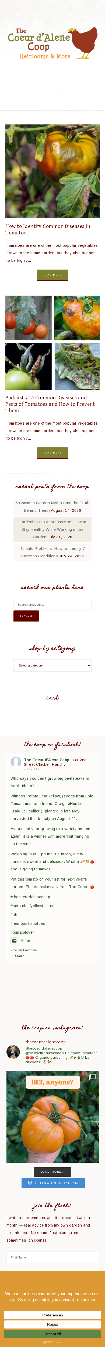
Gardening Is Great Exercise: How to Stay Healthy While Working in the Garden (52, 529)
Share (19, 956)
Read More (53, 275)
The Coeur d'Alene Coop (52, 42)
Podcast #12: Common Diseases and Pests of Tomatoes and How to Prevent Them (50, 404)
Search (26, 615)
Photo (25, 941)
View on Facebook (24, 950)
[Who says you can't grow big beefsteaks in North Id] (52, 1117)
